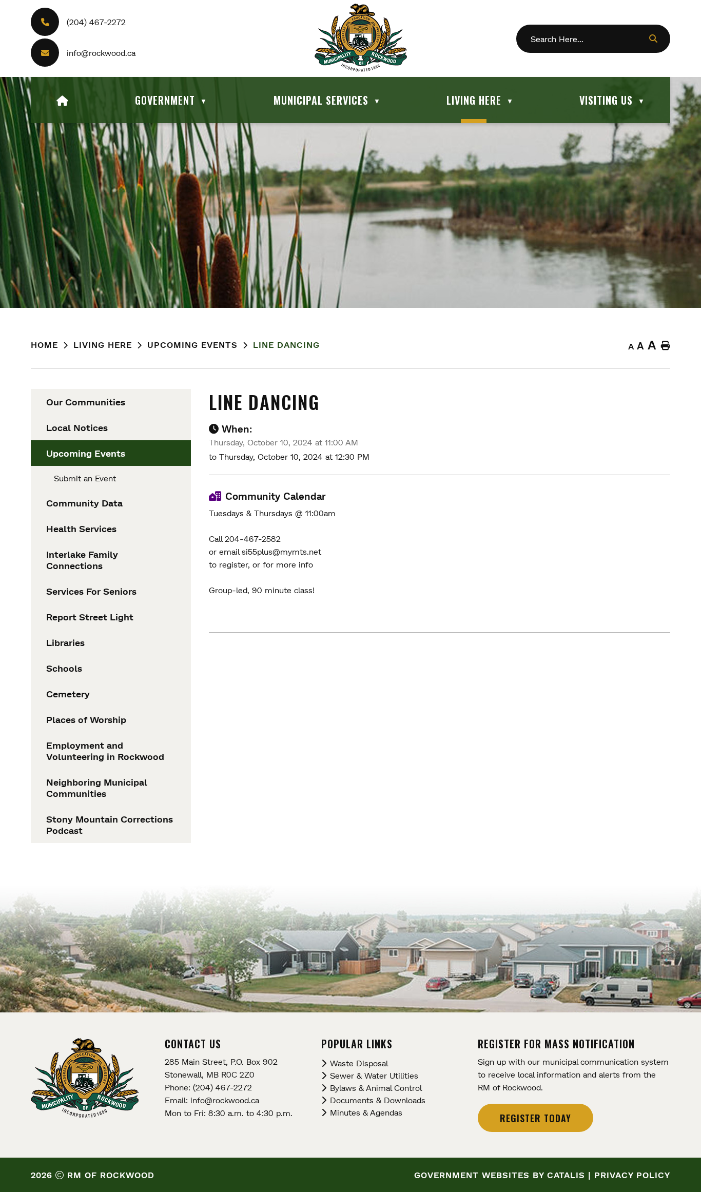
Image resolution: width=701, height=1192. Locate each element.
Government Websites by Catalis (499, 1175)
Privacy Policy (632, 1175)
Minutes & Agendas (366, 1112)
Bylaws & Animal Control (376, 1087)
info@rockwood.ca (101, 52)
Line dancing (286, 344)
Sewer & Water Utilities (374, 1075)
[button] (652, 38)
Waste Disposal (359, 1063)
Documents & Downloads (377, 1100)
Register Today (535, 1118)
